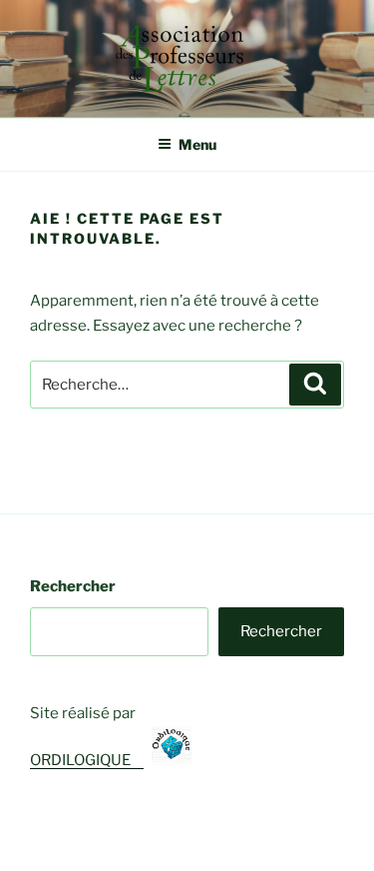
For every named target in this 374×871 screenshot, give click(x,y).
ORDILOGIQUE (91, 760)
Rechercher (73, 586)
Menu (197, 144)
